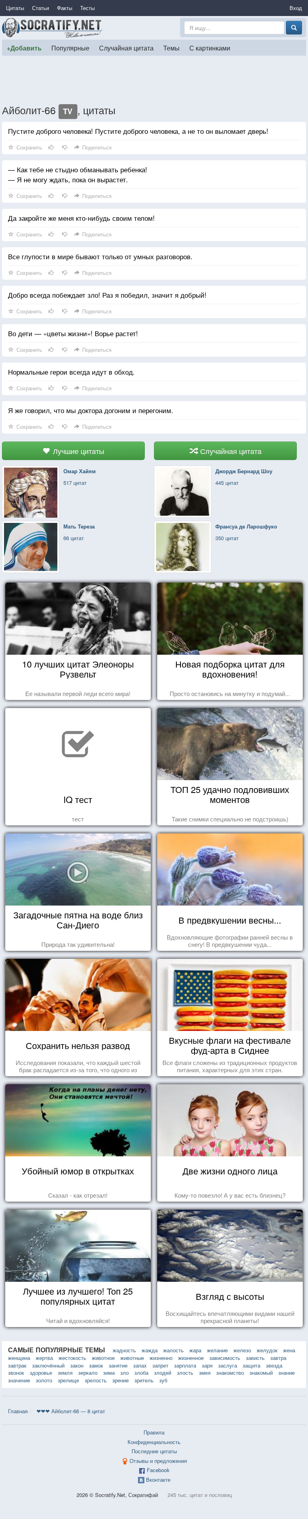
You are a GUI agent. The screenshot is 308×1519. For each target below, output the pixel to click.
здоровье (41, 1372)
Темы (171, 47)
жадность (124, 1350)
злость (185, 1372)
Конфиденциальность (154, 1442)
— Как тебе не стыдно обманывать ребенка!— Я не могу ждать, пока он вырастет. (77, 174)
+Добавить (24, 47)
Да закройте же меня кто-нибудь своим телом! (81, 218)
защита (251, 1365)
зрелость (96, 1380)
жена (289, 1350)
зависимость (224, 1358)
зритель (144, 1380)
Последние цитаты (154, 1451)
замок (96, 1365)
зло (124, 1372)
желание (217, 1350)
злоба (141, 1372)
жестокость (72, 1358)
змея (205, 1372)
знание (286, 1372)
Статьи (40, 8)
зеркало (87, 1372)
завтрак (17, 1365)
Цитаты (15, 8)
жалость (173, 1350)
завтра (278, 1358)
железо (242, 1350)
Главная (18, 1411)
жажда (150, 1350)
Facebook (158, 1470)
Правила (154, 1432)
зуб (163, 1380)
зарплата (185, 1365)
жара (195, 1350)
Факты (64, 8)
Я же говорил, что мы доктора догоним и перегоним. (90, 410)
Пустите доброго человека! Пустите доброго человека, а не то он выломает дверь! (138, 131)
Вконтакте (158, 1479)
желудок (267, 1350)
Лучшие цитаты (77, 451)
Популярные (70, 47)
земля (65, 1372)
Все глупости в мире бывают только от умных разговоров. (100, 256)
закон (76, 1365)
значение (19, 1380)
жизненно (161, 1358)
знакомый (261, 1372)
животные (132, 1358)
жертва (44, 1358)
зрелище (68, 1380)
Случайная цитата (126, 47)
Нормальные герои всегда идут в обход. (71, 372)
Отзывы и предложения (158, 1461)
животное (103, 1358)
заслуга (227, 1365)
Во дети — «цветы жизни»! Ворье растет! (73, 333)
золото (44, 1380)
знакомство (230, 1372)
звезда (274, 1365)
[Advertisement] (154, 80)
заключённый (48, 1365)
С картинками (209, 47)
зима (109, 1372)
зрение (120, 1380)
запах (140, 1365)
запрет (160, 1365)
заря (207, 1365)
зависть (255, 1358)
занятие (118, 1365)
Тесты (87, 8)
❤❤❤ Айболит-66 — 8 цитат (70, 1411)
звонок (16, 1372)
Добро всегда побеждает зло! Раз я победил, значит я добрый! (107, 295)
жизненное (191, 1358)
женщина (19, 1358)
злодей (162, 1372)
